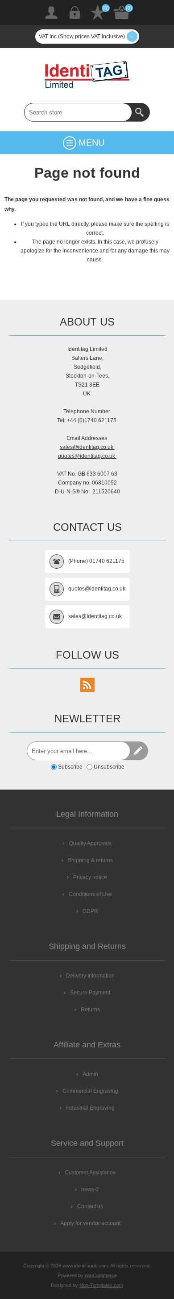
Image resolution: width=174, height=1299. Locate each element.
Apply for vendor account (90, 1223)
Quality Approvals (90, 843)
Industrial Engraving (90, 1108)
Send (139, 751)
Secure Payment (90, 993)
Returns (90, 1009)
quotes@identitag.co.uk (87, 456)
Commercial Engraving (90, 1091)
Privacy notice (90, 877)
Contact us (90, 1206)
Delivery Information (90, 976)
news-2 (90, 1189)
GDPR (90, 911)
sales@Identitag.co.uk (95, 616)
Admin (90, 1074)
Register (51, 12)
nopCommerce (101, 1275)
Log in (74, 12)
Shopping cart (122, 12)
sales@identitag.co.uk (87, 447)
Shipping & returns (90, 860)
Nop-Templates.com (101, 1285)
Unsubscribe (109, 767)
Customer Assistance (90, 1172)
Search (140, 112)
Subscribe (70, 767)
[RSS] (87, 685)
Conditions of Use (90, 894)
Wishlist (98, 12)
